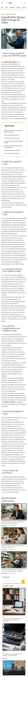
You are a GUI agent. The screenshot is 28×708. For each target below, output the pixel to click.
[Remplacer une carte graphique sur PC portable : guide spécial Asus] (14, 637)
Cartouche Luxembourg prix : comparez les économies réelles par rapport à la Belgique (12, 570)
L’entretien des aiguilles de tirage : (12, 150)
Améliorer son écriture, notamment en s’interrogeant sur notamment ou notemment (12, 620)
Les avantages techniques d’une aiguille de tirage (13, 142)
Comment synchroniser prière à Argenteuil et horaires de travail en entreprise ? (12, 522)
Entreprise (4, 525)
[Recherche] (22, 3)
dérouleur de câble (8, 402)
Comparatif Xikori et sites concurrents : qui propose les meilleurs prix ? (12, 546)
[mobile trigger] (2, 3)
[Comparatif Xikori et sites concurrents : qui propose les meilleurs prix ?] (14, 536)
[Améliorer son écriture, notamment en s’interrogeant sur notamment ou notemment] (14, 601)
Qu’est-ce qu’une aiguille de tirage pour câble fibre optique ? (13, 131)
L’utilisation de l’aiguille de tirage (12, 138)
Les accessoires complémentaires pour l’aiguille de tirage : (13, 146)
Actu (4, 616)
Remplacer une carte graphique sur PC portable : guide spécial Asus (12, 654)
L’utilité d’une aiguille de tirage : (11, 135)
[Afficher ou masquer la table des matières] (19, 126)
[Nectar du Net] (10, 3)
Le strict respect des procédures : (12, 153)
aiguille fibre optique (10, 62)
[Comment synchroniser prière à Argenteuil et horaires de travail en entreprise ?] (14, 512)
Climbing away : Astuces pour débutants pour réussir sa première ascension (13, 670)
